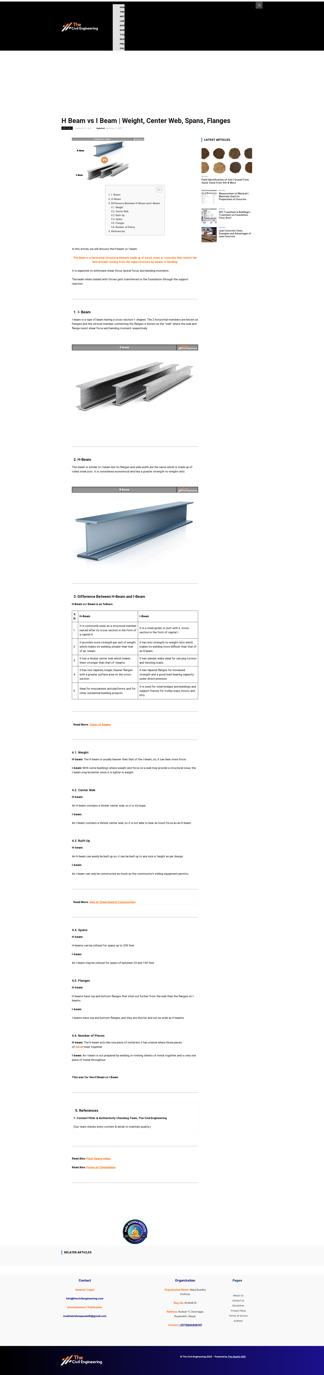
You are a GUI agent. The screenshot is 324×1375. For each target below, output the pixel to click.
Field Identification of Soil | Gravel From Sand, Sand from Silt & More (225, 181)
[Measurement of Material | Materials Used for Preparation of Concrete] (209, 197)
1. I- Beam (114, 194)
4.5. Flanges (117, 223)
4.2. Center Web (119, 211)
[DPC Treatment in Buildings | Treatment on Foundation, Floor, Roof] (209, 216)
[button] (259, 5)
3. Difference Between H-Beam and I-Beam (134, 203)
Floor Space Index (98, 1158)
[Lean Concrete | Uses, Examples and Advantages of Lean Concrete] (209, 234)
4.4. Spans (116, 219)
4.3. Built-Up (118, 215)
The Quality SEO (237, 1356)
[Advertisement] (162, 76)
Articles (67, 128)
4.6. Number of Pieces (123, 227)
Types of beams (100, 724)
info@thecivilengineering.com (84, 1298)
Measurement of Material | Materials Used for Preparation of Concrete (233, 196)
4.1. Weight (117, 207)
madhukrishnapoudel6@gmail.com (84, 1316)
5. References (116, 231)
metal (79, 1047)
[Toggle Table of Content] (157, 190)
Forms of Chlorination (101, 1167)
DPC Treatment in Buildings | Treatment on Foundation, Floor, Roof (234, 215)
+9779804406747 (190, 1325)
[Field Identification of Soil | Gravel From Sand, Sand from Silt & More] (226, 159)
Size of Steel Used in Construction (112, 902)
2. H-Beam (114, 199)
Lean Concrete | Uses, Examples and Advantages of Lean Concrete (235, 233)
